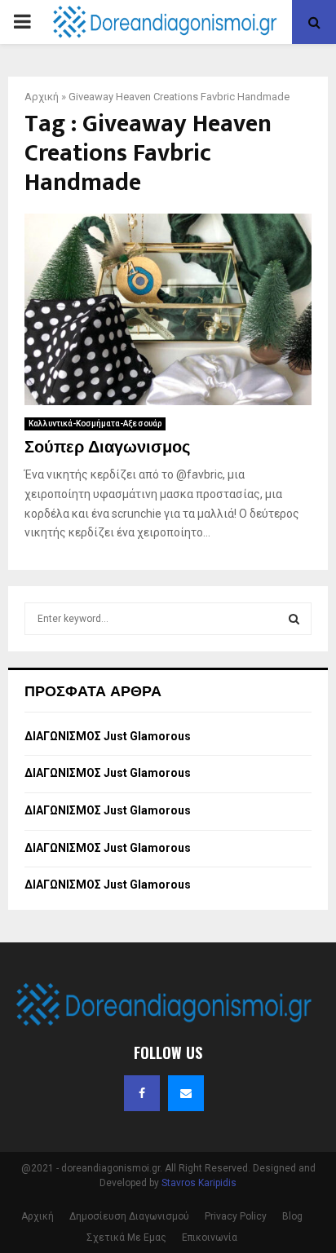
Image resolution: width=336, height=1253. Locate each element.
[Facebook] (142, 1093)
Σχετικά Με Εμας (126, 1237)
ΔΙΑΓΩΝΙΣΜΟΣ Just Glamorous (107, 736)
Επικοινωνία (209, 1237)
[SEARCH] (294, 618)
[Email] (186, 1093)
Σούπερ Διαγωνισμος (107, 447)
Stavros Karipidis (199, 1183)
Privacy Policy (236, 1216)
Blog (292, 1216)
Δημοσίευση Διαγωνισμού (129, 1216)
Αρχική (41, 96)
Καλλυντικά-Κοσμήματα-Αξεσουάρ (95, 423)
